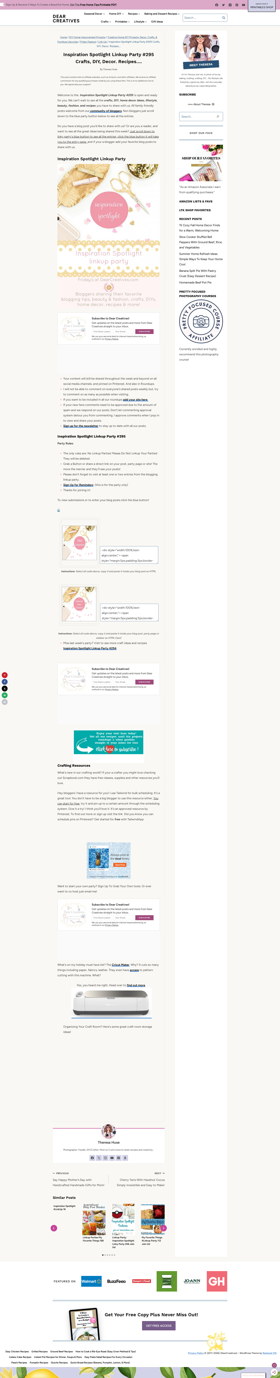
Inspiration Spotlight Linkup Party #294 (90, 648)
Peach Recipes (19, 1362)
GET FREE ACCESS (159, 1325)
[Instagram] (230, 5)
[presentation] (94, 1219)
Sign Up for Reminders (78, 485)
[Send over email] (5, 695)
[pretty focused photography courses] (201, 321)
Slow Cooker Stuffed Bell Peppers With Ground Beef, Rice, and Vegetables (200, 242)
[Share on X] (5, 688)
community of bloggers (106, 111)
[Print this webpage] (5, 702)
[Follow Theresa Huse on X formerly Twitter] (99, 1158)
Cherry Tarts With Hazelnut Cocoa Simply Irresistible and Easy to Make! (141, 1179)
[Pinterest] (237, 5)
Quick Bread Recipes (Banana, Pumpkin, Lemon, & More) (100, 1362)
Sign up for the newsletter (80, 426)
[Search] (218, 116)
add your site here (135, 399)
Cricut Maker (120, 964)
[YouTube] (243, 5)
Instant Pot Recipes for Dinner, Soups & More (58, 1357)
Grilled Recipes (40, 1351)
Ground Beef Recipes (61, 1351)
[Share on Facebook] (5, 682)
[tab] (103, 1255)
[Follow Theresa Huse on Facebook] (92, 1158)
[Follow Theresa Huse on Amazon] (125, 1158)
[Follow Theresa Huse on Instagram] (105, 1158)
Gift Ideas (157, 21)
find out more (136, 985)
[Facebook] (217, 5)
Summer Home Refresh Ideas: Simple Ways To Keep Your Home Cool (201, 259)
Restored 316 (269, 1353)
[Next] (163, 1228)
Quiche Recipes (59, 1362)
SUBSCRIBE (187, 94)
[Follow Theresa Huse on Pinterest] (118, 1158)
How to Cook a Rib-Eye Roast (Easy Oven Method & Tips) (106, 1351)
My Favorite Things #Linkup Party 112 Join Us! (152, 1240)
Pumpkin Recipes (39, 1362)
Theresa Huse (110, 69)
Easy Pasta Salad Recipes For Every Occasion (108, 1357)
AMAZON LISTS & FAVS (195, 201)
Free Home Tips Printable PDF (98, 4)
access (134, 970)
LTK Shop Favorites (195, 210)
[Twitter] (223, 5)
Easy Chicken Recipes (17, 1351)
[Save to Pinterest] (5, 675)
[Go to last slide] (54, 1228)
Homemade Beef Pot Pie (195, 282)
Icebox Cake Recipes (20, 1357)
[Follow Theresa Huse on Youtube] (112, 1158)
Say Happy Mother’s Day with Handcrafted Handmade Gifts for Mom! (78, 1179)
